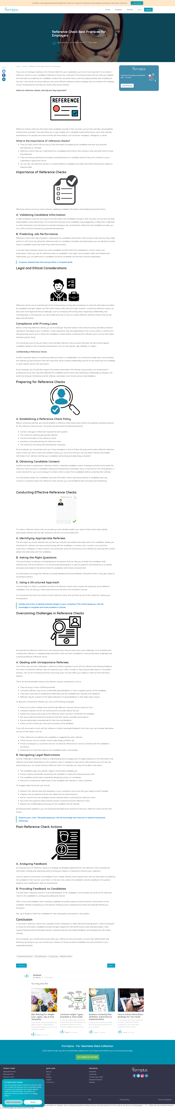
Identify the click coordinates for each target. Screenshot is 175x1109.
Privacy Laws (53, 956)
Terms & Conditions (164, 1100)
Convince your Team (96, 1077)
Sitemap (92, 1082)
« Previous (21, 966)
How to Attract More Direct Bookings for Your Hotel (130, 1015)
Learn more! (137, 3)
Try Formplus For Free (87, 1057)
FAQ (89, 1100)
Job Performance (40, 956)
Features (130, 10)
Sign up (148, 10)
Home (18, 66)
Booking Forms (8, 1074)
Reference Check (66, 956)
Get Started (127, 86)
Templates (118, 10)
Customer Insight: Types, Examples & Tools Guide (72, 1015)
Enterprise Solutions (95, 1080)
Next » (111, 966)
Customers (92, 1074)
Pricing (107, 10)
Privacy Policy (124, 1100)
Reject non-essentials (13, 1102)
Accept (33, 1102)
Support (49, 1080)
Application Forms (9, 1072)
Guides (24, 66)
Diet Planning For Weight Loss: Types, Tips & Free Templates (42, 1017)
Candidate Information (24, 956)
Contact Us (50, 1082)
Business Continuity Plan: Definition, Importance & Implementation (100, 1017)
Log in (139, 10)
